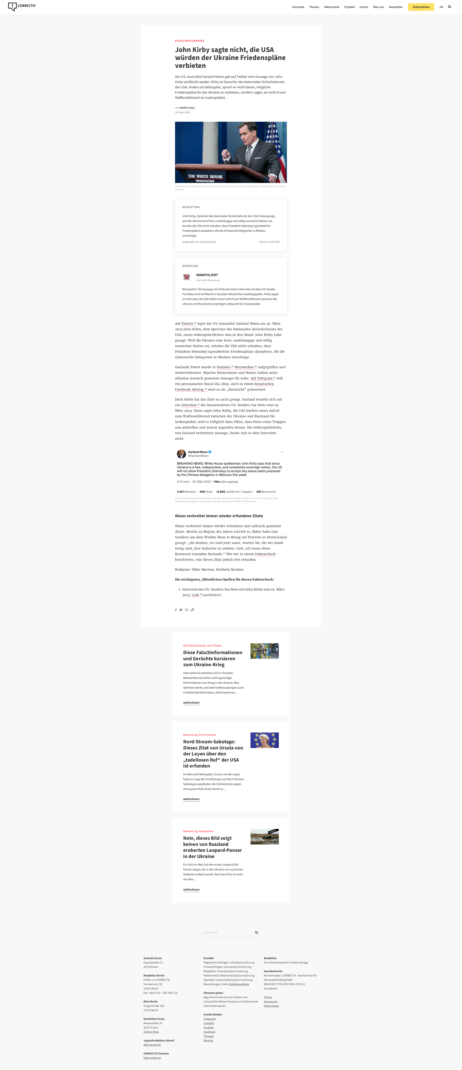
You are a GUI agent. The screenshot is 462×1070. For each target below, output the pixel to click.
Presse (268, 997)
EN (441, 7)
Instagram (210, 1019)
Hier (206, 997)
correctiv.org (21, 7)
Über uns (378, 7)
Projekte (349, 7)
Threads (209, 1036)
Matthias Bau (187, 108)
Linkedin (209, 1023)
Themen (314, 7)
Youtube (209, 1028)
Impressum (271, 1002)
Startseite (298, 7)
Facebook (209, 1032)
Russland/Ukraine (189, 41)
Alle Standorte (152, 1045)
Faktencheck (331, 7)
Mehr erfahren (152, 1058)
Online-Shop (151, 1032)
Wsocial (208, 1041)
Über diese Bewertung (207, 280)
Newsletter (396, 7)
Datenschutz (271, 1006)
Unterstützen (421, 7)
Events (364, 7)
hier (305, 963)
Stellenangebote (239, 984)
